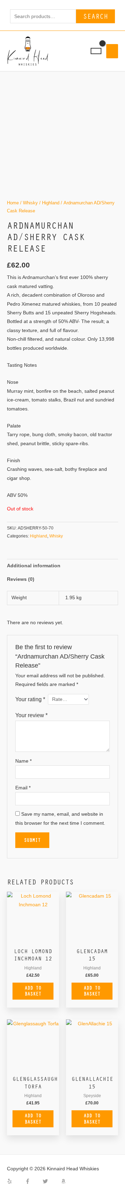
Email (23, 787)
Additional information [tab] (33, 565)
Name (23, 761)
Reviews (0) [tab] (20, 579)
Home (13, 203)
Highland (50, 203)
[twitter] (51, 1181)
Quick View (33, 938)
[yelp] (15, 1181)
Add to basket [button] (33, 991)
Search (95, 16)
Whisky (30, 203)
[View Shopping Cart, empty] (96, 51)
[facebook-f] (33, 1181)
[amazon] (64, 1181)
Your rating (30, 699)
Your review (31, 715)
